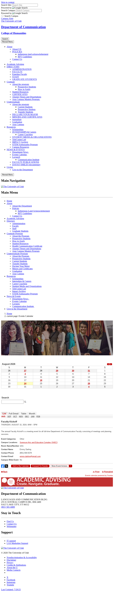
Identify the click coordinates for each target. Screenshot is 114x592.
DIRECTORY (13, 67)
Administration (18, 223)
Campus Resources (20, 147)
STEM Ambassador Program (25, 144)
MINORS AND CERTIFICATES (27, 117)
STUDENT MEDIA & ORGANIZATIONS (32, 137)
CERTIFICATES (20, 94)
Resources (11, 127)
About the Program (21, 236)
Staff (14, 228)
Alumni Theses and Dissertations (26, 97)
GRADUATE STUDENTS (24, 79)
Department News (20, 152)
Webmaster (11, 526)
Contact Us (17, 59)
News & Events (14, 296)
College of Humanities (13, 33)
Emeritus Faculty (19, 74)
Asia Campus (18, 124)
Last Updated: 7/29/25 (11, 589)
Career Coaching (25, 134)
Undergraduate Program (17, 253)
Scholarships (17, 129)
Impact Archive (19, 291)
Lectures (16, 304)
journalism (16, 119)
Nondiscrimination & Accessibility (22, 557)
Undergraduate (13, 102)
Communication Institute (28, 159)
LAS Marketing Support (17, 543)
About (9, 46)
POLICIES (17, 51)
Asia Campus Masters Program (26, 99)
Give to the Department (22, 169)
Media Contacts (13, 570)
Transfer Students (25, 112)
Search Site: (6, 5)
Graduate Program (15, 233)
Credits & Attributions (16, 565)
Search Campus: (8, 10)
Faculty (15, 226)
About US (16, 49)
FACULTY (17, 72)
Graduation (17, 122)
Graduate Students (20, 231)
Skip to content (7, 2)
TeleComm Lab (19, 139)
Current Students (25, 107)
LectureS (16, 157)
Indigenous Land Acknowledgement (34, 211)
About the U (12, 567)
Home (9, 201)
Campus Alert (7, 18)
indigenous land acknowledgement (33, 54)
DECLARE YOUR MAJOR (25, 114)
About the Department (22, 206)
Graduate (11, 82)
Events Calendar (19, 154)
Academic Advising (15, 64)
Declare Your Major (21, 266)
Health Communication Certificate (27, 246)
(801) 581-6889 (8, 507)
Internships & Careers (21, 281)
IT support (11, 541)
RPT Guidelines (25, 57)
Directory (11, 221)
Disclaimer (11, 560)
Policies (15, 208)
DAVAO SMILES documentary (26, 164)
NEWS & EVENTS (16, 149)
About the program (20, 84)
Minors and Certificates (22, 268)
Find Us (10, 521)
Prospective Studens (26, 109)
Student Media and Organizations (27, 286)
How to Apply (24, 89)
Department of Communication (23, 27)
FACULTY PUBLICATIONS (25, 162)
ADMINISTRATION (22, 69)
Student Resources (20, 92)
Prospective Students (27, 87)
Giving (10, 167)
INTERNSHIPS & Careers (24, 132)
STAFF (15, 77)
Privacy (10, 562)
